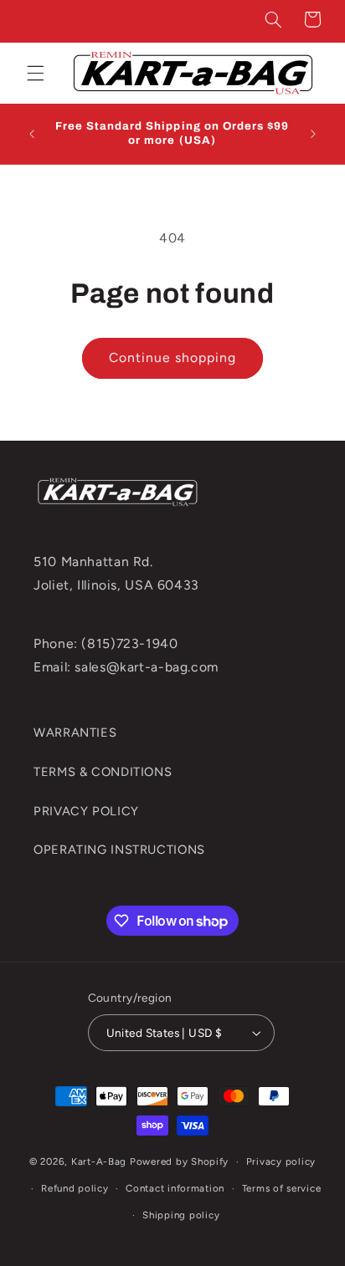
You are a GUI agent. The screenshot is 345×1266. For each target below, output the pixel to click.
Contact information (175, 1188)
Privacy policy (281, 1161)
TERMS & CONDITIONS (102, 771)
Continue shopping (173, 357)
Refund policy (75, 1188)
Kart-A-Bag (98, 1161)
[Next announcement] (313, 133)
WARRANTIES (74, 732)
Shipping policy (180, 1215)
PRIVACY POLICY (86, 811)
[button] (274, 19)
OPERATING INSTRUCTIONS (119, 849)
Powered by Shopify (179, 1161)
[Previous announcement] (31, 133)
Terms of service (282, 1188)
